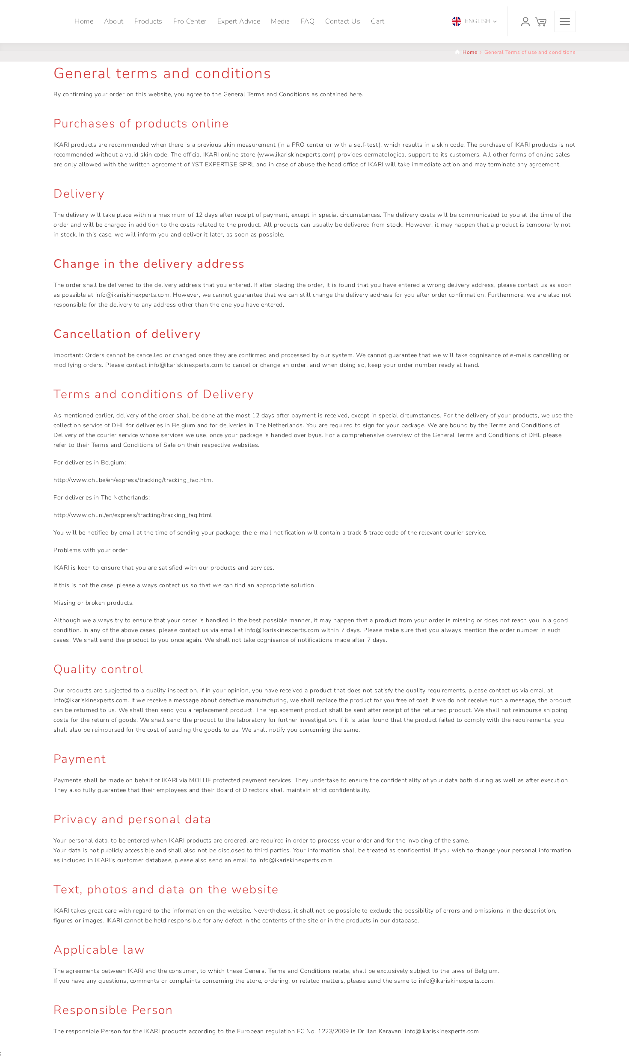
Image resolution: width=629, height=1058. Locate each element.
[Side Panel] (565, 21)
